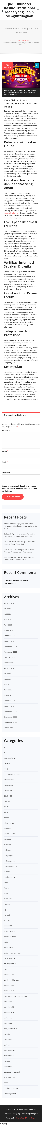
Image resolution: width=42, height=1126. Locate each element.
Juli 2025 (7, 673)
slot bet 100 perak (11, 980)
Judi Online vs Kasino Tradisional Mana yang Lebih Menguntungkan (19, 10)
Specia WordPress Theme (26, 1118)
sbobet (7, 920)
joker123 (7, 828)
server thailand (10, 937)
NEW (6, 882)
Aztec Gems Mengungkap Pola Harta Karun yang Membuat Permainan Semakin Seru (20, 526)
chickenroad (8, 785)
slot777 (7, 1061)
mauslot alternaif (11, 213)
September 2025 (11, 663)
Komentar (7, 430)
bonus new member (12, 774)
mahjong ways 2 (10, 866)
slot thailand (9, 1056)
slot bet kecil (9, 991)
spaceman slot (10, 1077)
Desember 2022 (10, 717)
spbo (6, 1083)
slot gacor (8, 1018)
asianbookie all (9, 758)
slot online (8, 1039)
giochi (6, 806)
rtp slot (7, 915)
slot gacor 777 (10, 1023)
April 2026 (8, 625)
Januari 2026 (9, 641)
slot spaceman (10, 1050)
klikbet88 (7, 844)
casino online (9, 779)
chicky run (8, 790)
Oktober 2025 (9, 657)
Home (12, 40)
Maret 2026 (8, 630)
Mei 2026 (8, 619)
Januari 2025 (9, 706)
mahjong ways (9, 861)
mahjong (7, 850)
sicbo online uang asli (12, 953)
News (6, 888)
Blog (6, 769)
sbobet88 (8, 926)
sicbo (6, 942)
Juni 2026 (7, 614)
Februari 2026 (9, 636)
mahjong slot (9, 855)
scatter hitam (9, 931)
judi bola (7, 839)
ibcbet (6, 817)
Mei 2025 (8, 684)
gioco (6, 812)
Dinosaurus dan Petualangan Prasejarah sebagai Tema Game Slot (20, 543)
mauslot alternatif (13, 92)
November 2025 (10, 652)
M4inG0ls (8, 90)
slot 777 (7, 969)
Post (6, 893)
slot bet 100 (9, 974)
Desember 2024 (10, 711)
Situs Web (6, 473)
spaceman (8, 1066)
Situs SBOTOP (9, 958)
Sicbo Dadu (8, 947)
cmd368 (7, 801)
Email (5, 462)
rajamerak (8, 899)
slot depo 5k (9, 1012)
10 (5, 752)
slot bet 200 (9, 985)
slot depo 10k (9, 1007)
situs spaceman (10, 964)
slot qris (7, 1045)
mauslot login (12, 94)
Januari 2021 (9, 728)
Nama (5, 451)
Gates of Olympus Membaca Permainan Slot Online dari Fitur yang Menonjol (19, 535)
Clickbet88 (8, 796)
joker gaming (9, 823)
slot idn (7, 1034)
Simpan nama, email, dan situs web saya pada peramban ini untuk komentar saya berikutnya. (19, 488)
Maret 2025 (8, 695)
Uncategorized (23, 40)
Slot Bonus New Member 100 (15, 996)
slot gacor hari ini (10, 1029)
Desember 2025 (10, 646)
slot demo (8, 1001)
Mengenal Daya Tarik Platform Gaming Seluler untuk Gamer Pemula (19, 558)
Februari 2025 (9, 701)
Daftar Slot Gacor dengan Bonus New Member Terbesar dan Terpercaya (19, 550)
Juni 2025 (7, 679)
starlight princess (11, 1088)
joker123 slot (9, 834)
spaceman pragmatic (12, 1072)
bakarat (7, 763)
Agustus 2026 (9, 603)
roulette (7, 904)
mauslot (7, 871)
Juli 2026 (7, 608)
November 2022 (10, 722)
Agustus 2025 (9, 668)
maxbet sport (9, 877)
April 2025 (8, 690)
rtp (5, 909)
